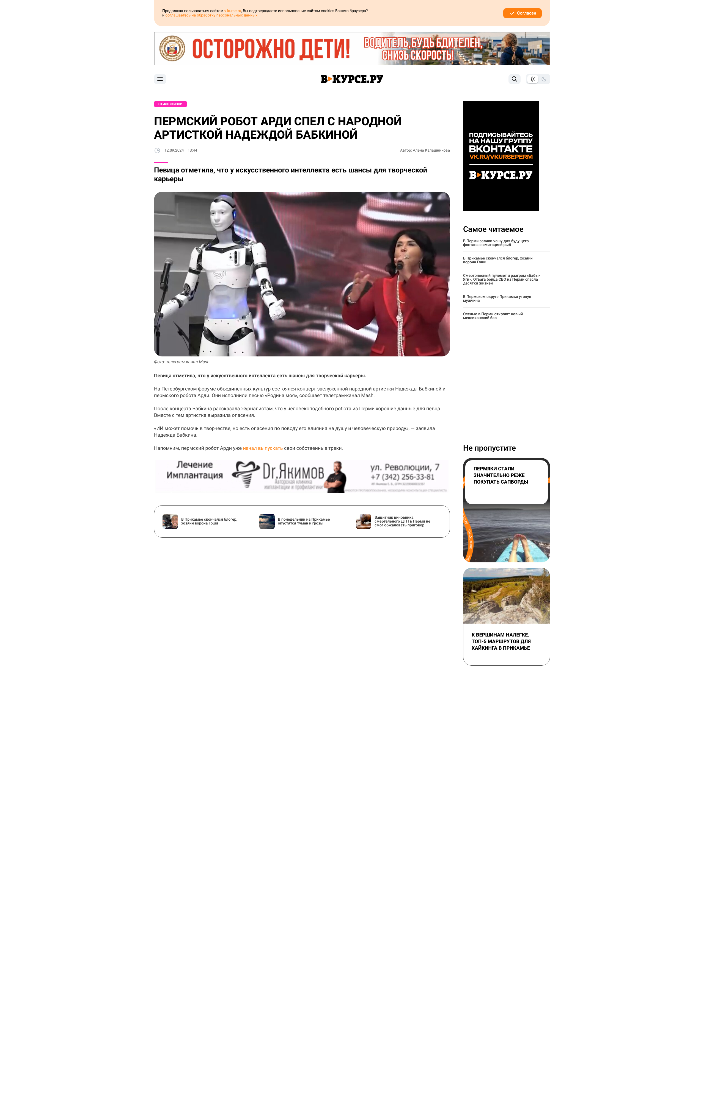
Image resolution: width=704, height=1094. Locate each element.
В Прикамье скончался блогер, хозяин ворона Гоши (498, 260)
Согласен (526, 13)
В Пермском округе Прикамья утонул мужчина (497, 299)
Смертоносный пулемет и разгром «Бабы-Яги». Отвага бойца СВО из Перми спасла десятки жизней (501, 279)
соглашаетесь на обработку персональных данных (212, 15)
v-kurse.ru (232, 11)
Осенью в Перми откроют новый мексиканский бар (493, 316)
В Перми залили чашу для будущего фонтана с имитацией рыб (496, 243)
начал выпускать (263, 448)
